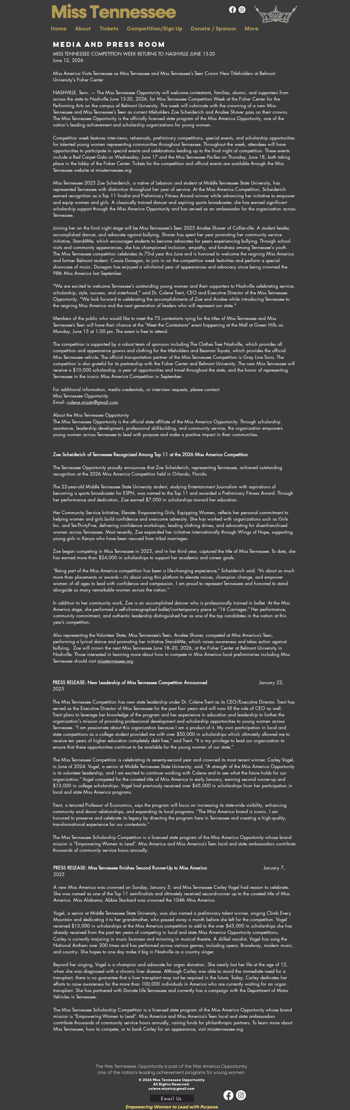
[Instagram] (242, 9)
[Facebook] (232, 9)
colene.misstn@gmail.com (92, 402)
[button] (83, 29)
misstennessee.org (115, 661)
